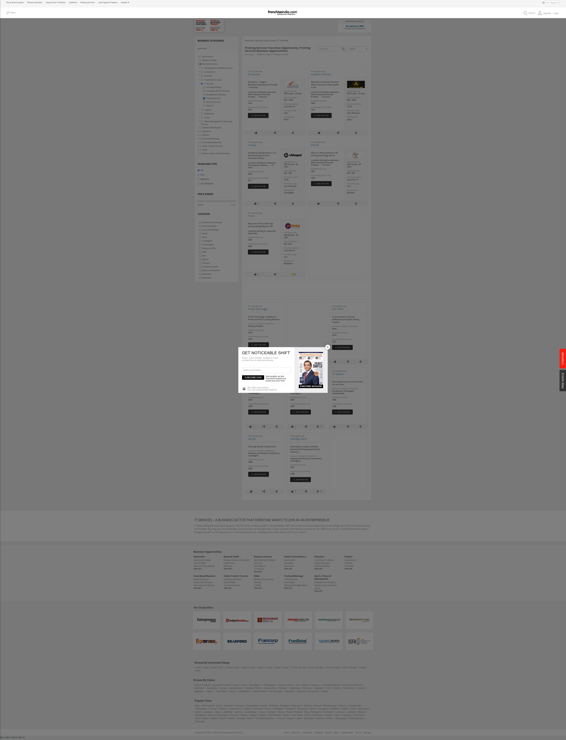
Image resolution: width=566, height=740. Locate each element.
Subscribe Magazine (311, 386)
